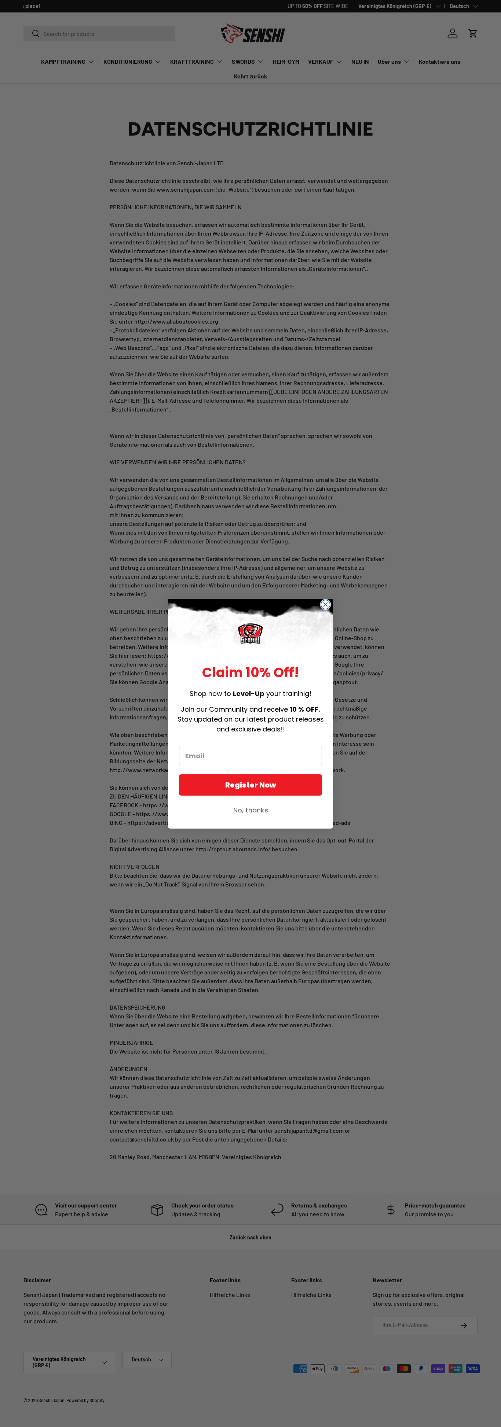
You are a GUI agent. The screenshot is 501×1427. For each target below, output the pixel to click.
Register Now (250, 785)
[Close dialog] (325, 604)
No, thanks (250, 810)
